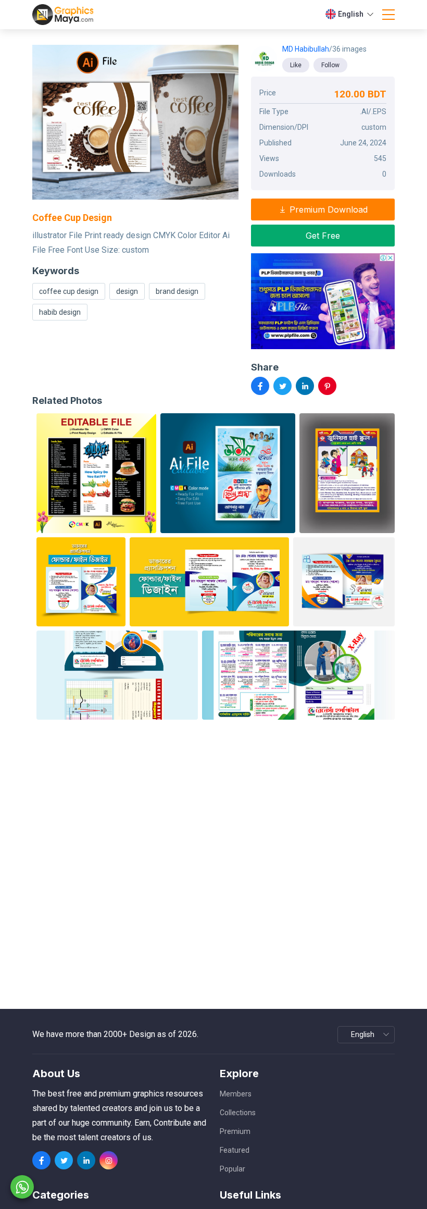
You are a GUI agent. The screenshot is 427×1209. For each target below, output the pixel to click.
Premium (235, 1131)
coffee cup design (68, 291)
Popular (232, 1169)
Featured (234, 1150)
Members (236, 1094)
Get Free (323, 235)
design (127, 291)
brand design (177, 291)
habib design (60, 312)
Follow (330, 65)
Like (296, 65)
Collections (238, 1112)
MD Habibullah (305, 49)
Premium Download (327, 209)
